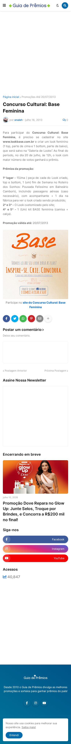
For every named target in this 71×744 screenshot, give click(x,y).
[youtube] (44, 703)
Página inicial (11, 97)
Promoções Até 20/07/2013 (39, 97)
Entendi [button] (14, 735)
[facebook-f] (26, 703)
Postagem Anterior (16, 370)
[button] (4, 5)
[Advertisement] (35, 53)
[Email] (39, 318)
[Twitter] (14, 318)
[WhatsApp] (23, 318)
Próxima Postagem (55, 370)
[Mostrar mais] (48, 318)
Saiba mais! (29, 727)
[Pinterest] (31, 318)
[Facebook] (6, 318)
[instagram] (35, 703)
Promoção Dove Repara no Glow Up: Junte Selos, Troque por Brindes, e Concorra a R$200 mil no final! (33, 511)
